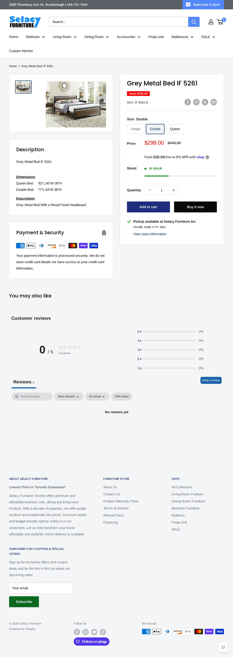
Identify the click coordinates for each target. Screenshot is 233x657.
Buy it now (195, 207)
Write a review (211, 380)
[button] (170, 331)
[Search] (194, 22)
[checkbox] (121, 397)
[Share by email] (213, 102)
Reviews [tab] (23, 381)
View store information (149, 234)
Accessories (126, 37)
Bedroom (33, 37)
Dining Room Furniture (188, 501)
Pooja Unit (156, 37)
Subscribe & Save (206, 4)
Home (13, 37)
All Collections (182, 487)
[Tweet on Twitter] (205, 102)
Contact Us (111, 494)
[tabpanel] (116, 427)
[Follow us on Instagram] (85, 632)
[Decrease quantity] (149, 190)
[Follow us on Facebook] (77, 632)
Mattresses (180, 37)
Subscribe (24, 602)
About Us (110, 487)
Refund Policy (113, 515)
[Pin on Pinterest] (196, 102)
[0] (220, 22)
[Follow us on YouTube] (94, 632)
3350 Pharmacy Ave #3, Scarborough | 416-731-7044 (48, 4)
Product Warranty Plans (121, 501)
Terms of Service (116, 508)
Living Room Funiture (187, 494)
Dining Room (94, 37)
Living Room (62, 37)
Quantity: (134, 190)
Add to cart (148, 207)
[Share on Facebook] (188, 102)
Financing (110, 522)
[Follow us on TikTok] (103, 632)
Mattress (178, 515)
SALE (205, 37)
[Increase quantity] (173, 190)
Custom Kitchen (21, 51)
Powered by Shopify (22, 629)
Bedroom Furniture (185, 508)
